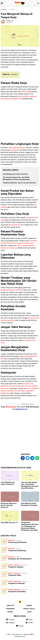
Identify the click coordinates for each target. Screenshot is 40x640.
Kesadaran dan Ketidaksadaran (19, 559)
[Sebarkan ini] (23, 458)
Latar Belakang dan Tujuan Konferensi (15, 174)
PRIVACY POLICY (29, 609)
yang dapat (14, 150)
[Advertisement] (20, 121)
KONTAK (29, 605)
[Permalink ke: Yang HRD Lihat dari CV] (10, 516)
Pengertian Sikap (14, 575)
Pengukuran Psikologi (16, 583)
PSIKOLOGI (11, 540)
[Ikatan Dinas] (20, 3)
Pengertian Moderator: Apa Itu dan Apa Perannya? (19, 183)
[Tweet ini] (27, 458)
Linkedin (30, 623)
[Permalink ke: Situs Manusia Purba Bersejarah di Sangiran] (30, 497)
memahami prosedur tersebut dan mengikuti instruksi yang (19, 241)
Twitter (30, 619)
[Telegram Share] (32, 458)
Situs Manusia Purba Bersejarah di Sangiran (29, 504)
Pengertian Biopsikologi (17, 550)
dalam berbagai (26, 91)
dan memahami (13, 224)
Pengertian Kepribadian (17, 591)
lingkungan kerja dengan (17, 147)
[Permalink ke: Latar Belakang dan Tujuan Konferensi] (10, 476)
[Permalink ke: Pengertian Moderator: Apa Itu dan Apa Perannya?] (10, 497)
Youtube (21, 626)
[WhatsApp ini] (37, 458)
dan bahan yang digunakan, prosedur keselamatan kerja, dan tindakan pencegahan (19, 385)
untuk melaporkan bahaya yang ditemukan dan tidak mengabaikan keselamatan (20, 390)
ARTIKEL (10, 565)
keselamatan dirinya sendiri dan (12, 290)
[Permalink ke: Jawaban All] (3, 21)
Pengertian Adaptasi (15, 567)
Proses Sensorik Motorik (17, 542)
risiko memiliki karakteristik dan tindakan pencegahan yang (19, 97)
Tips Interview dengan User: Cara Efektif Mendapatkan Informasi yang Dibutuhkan (16, 178)
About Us (10, 605)
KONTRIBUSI (10, 609)
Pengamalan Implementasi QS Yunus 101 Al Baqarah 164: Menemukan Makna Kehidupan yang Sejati (29, 526)
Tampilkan (14, 74)
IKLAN (29, 612)
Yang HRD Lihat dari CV (9, 522)
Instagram (12, 623)
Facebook (12, 619)
